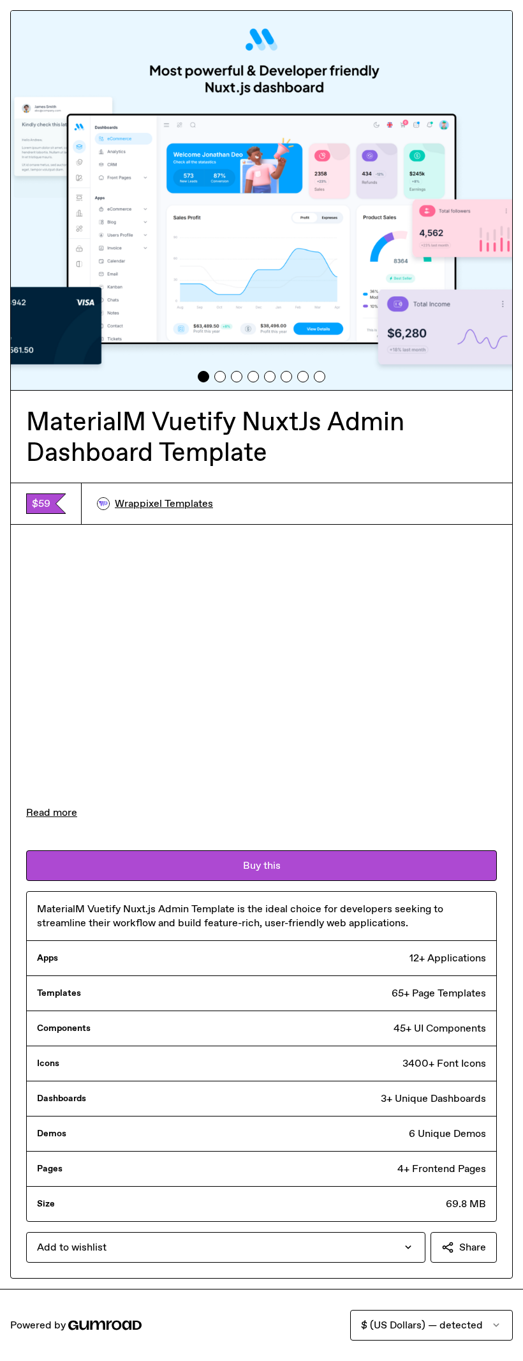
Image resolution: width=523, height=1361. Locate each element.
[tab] (203, 376)
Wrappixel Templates (164, 503)
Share (472, 1247)
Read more (51, 812)
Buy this (262, 865)
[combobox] (225, 1247)
